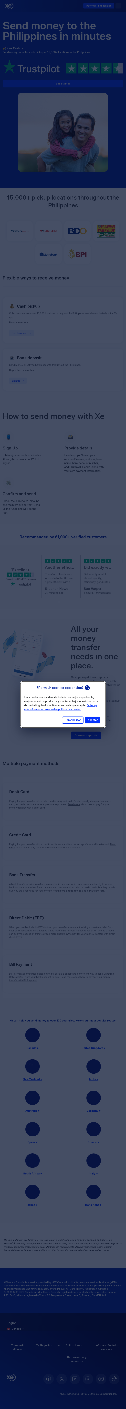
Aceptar (92, 720)
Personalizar (73, 720)
